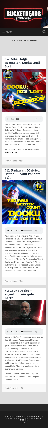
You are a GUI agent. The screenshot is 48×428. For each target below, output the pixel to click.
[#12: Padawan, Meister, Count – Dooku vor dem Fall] (24, 202)
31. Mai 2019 (12, 161)
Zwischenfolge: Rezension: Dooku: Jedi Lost (22, 62)
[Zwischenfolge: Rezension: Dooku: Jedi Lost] (24, 90)
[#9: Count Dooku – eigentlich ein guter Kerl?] (24, 312)
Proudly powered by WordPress (23, 417)
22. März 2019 (12, 388)
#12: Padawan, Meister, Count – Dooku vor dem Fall (22, 174)
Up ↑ (24, 423)
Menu (9, 32)
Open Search (43, 32)
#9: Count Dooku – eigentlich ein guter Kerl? (20, 294)
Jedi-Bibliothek (11, 152)
